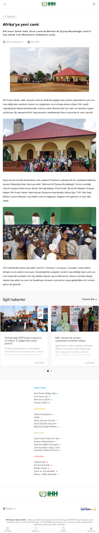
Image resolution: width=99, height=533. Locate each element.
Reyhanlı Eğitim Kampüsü (46, 444)
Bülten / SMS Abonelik (45, 474)
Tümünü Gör (88, 299)
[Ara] (5, 4)
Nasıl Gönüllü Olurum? (45, 423)
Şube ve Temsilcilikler (44, 471)
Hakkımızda (40, 462)
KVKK (37, 417)
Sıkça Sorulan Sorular (44, 420)
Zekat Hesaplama (43, 414)
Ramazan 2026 (42, 399)
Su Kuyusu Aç (41, 396)
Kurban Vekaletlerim (44, 441)
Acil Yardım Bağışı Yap (45, 393)
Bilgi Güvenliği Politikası (45, 426)
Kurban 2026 (40, 402)
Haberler (11, 16)
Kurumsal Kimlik (42, 465)
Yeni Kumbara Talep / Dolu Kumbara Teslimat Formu (47, 448)
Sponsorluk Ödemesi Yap (46, 438)
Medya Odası (40, 468)
